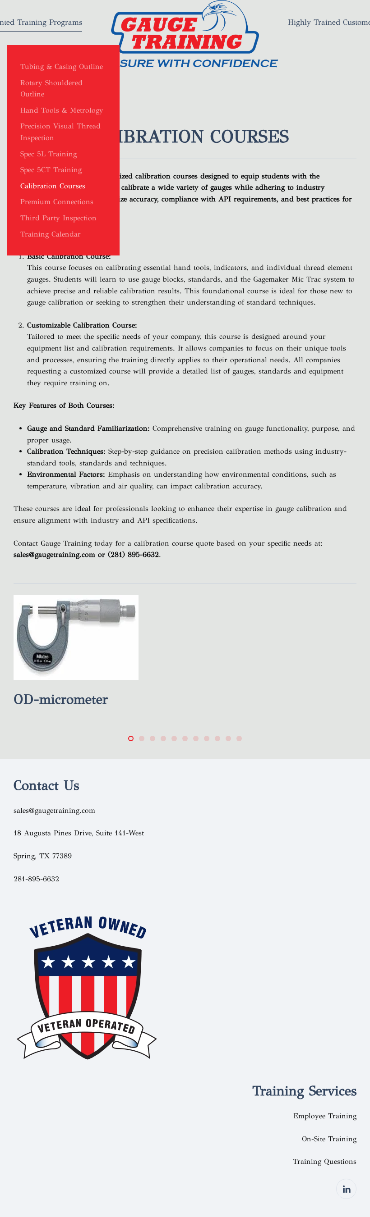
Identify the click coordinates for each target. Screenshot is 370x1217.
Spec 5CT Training (51, 169)
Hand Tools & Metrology (61, 110)
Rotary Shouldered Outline (51, 88)
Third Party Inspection (58, 218)
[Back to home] (185, 36)
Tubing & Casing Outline (61, 66)
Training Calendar (50, 234)
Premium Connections (56, 201)
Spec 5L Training (48, 154)
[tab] (131, 738)
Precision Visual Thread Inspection (60, 132)
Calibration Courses (52, 186)
